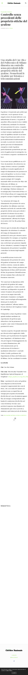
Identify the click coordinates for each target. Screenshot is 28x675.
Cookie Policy (8, 670)
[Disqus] (14, 445)
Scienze (9, 12)
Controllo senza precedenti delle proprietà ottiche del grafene (14, 19)
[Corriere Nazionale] (14, 3)
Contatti (14, 655)
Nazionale (4, 12)
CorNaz (11, 28)
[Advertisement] (14, 43)
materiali (13, 415)
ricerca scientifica (21, 415)
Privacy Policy (14, 657)
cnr (5, 415)
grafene (8, 415)
